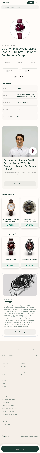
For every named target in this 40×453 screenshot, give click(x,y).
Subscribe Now (20, 236)
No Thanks (20, 241)
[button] (20, 216)
